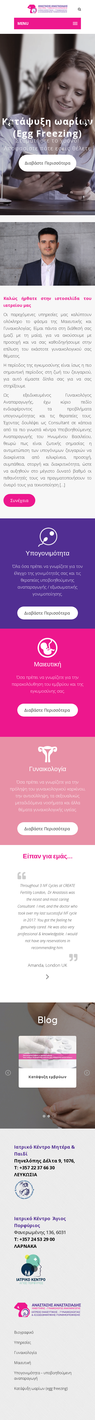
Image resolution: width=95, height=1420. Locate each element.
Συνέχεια (19, 500)
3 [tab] (53, 1116)
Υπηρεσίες (22, 1342)
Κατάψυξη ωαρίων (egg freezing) (41, 1388)
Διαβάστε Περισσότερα (47, 613)
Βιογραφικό (24, 1332)
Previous (8, 1073)
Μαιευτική (22, 1362)
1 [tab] (44, 1116)
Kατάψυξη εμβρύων (48, 1076)
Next (87, 1073)
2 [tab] (48, 1116)
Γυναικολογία (25, 1352)
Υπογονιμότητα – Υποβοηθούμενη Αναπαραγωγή (42, 1375)
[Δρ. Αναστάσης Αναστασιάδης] (47, 9)
